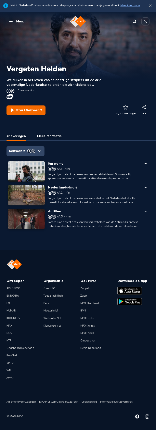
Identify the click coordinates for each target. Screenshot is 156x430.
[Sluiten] (150, 5)
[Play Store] (129, 301)
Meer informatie (130, 5)
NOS (9, 333)
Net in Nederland (90, 348)
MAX (9, 325)
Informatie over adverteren (116, 401)
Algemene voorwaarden (21, 401)
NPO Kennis (87, 325)
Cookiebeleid (89, 401)
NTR (9, 340)
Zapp (83, 295)
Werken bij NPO (52, 318)
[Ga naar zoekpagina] (134, 21)
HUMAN (11, 310)
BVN (83, 310)
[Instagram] (147, 417)
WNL (9, 370)
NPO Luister (87, 318)
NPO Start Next (89, 303)
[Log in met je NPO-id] (145, 21)
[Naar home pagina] (78, 21)
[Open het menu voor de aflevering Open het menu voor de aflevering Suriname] (145, 163)
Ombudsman (88, 340)
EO (8, 303)
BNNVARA (12, 295)
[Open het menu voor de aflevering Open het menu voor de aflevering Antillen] (145, 211)
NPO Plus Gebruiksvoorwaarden (58, 401)
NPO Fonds (87, 333)
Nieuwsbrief (50, 310)
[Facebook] (137, 417)
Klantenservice (52, 325)
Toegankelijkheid (53, 295)
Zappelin (85, 288)
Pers (46, 303)
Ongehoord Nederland (20, 348)
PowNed (11, 355)
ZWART (11, 378)
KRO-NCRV (13, 318)
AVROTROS (13, 288)
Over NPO (49, 288)
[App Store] (129, 291)
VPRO (10, 362)
